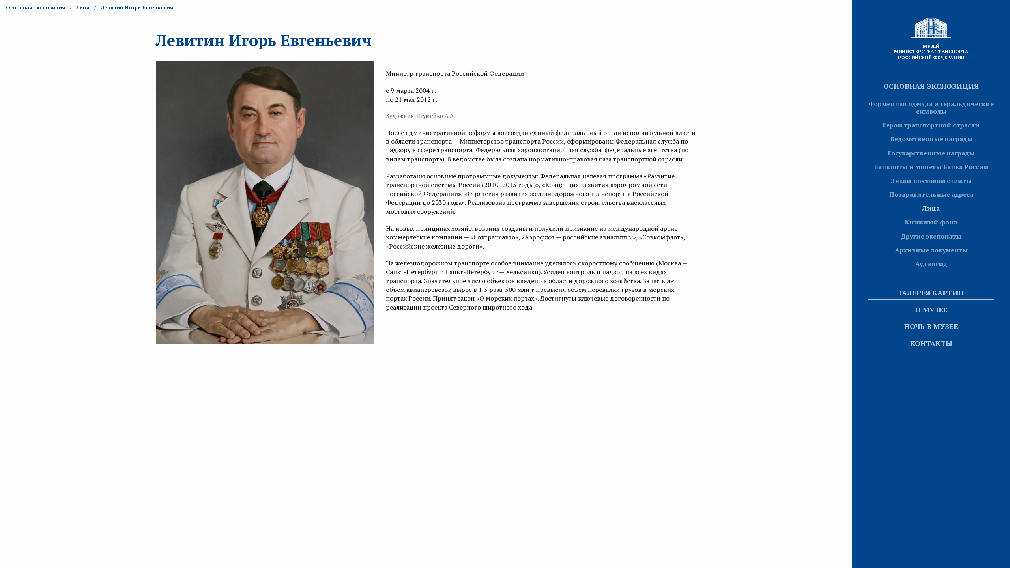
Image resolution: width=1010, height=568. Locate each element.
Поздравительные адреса (931, 194)
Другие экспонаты (931, 236)
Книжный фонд (931, 222)
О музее (931, 309)
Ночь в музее (931, 326)
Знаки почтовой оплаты (931, 180)
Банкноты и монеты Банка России (931, 167)
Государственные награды (931, 153)
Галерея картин (931, 292)
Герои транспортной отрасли (931, 125)
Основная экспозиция (931, 86)
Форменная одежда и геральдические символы (931, 107)
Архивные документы (931, 250)
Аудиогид (931, 264)
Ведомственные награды (931, 139)
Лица (931, 208)
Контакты (931, 343)
